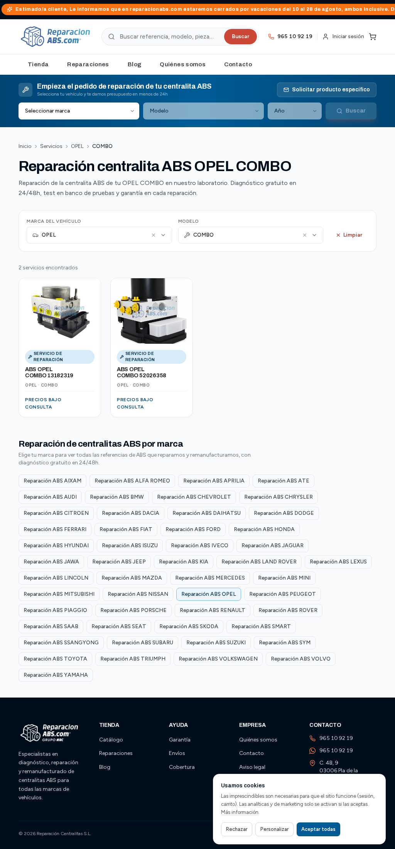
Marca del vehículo (54, 221)
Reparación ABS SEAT (118, 626)
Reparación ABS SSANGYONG (61, 642)
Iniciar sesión (348, 36)
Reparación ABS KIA (183, 561)
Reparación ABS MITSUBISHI (59, 594)
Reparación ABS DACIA (130, 513)
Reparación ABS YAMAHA (56, 675)
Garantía (180, 739)
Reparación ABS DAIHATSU (206, 513)
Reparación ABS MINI (284, 578)
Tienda (38, 64)
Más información (239, 812)
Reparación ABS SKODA (188, 626)
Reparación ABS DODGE (284, 513)
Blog (135, 64)
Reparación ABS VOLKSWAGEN (218, 659)
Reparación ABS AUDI (50, 497)
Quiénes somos (183, 64)
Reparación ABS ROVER (287, 610)
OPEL (77, 146)
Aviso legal (252, 767)
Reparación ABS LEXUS (338, 561)
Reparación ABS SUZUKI (216, 642)
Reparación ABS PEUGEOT (282, 594)
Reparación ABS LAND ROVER (259, 561)
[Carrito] (372, 36)
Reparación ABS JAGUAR (272, 545)
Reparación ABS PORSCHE (133, 610)
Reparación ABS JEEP (119, 561)
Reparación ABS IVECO (199, 545)
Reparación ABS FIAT (126, 529)
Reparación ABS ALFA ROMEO (132, 480)
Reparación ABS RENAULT (212, 610)
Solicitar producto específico (331, 89)
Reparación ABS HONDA (264, 529)
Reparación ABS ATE (283, 480)
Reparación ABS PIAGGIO (55, 610)
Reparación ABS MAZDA (131, 578)
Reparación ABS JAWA (51, 561)
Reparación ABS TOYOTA (55, 659)
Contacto (238, 64)
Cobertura (182, 767)
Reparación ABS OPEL (208, 594)
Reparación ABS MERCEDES (210, 578)
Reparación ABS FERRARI (55, 529)
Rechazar (236, 829)
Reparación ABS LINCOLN (56, 578)
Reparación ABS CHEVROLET (194, 497)
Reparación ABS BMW (117, 497)
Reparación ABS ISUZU (130, 545)
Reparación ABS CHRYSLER (278, 497)
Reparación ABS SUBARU (142, 642)
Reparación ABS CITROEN (56, 513)
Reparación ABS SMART (261, 626)
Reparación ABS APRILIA (214, 480)
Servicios (51, 146)
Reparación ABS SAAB (51, 626)
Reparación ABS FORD (193, 529)
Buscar (240, 36)
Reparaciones (88, 64)
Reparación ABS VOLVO (301, 659)
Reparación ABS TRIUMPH (132, 659)
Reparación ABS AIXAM (52, 480)
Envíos (177, 753)
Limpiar (352, 235)
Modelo (188, 221)
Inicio (25, 146)
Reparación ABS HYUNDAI (56, 545)
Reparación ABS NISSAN (138, 594)
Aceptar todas (318, 829)
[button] (153, 235)
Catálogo (111, 739)
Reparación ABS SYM (285, 642)
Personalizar (274, 829)
